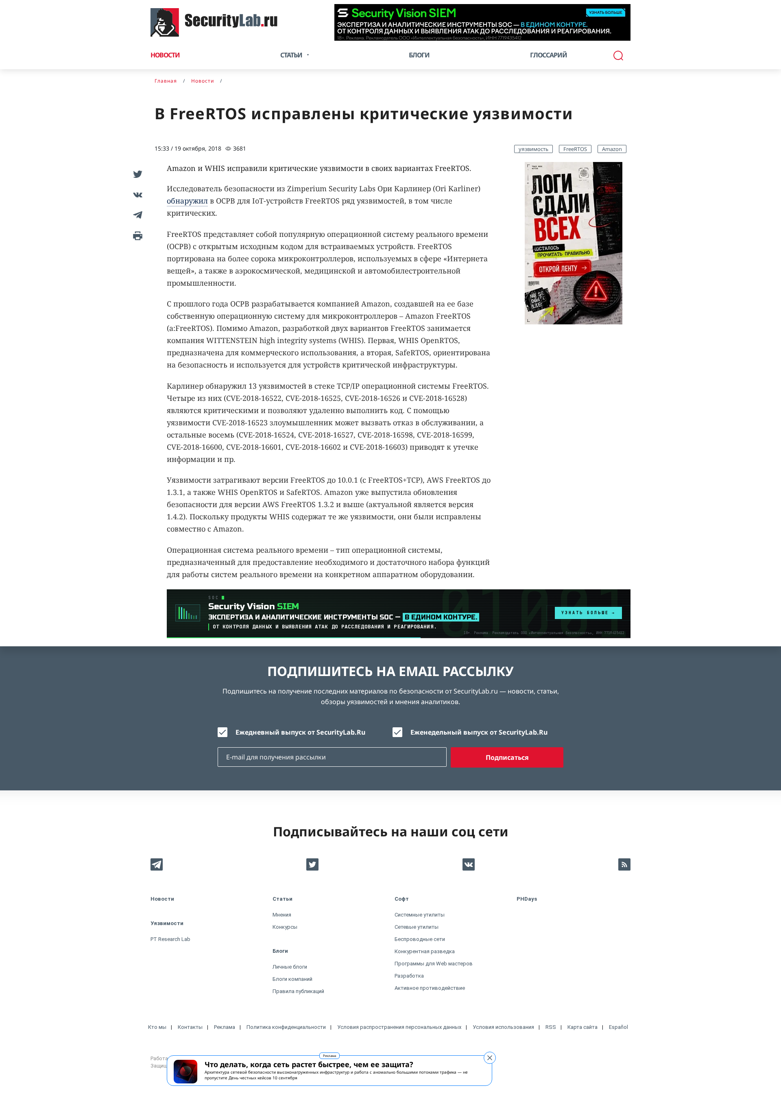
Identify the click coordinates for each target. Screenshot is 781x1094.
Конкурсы (285, 927)
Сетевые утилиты (416, 927)
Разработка (409, 976)
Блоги (419, 54)
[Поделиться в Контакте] (136, 194)
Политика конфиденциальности (286, 1027)
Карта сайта (582, 1027)
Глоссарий (548, 54)
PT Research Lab (170, 939)
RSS (550, 1027)
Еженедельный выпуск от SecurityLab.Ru (479, 732)
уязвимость (533, 149)
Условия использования (503, 1027)
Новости (165, 54)
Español (618, 1027)
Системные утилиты (420, 915)
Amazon (612, 149)
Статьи (282, 899)
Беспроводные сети (420, 939)
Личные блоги (290, 967)
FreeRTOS (575, 149)
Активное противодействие (430, 988)
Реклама (329, 1055)
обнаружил (187, 201)
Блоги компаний (292, 979)
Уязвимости (167, 923)
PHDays (527, 899)
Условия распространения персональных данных (399, 1027)
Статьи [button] (291, 54)
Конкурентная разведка (425, 951)
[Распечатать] (136, 235)
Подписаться (507, 757)
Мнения (282, 915)
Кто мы (157, 1027)
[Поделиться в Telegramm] (136, 215)
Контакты (190, 1027)
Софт (402, 899)
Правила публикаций (298, 991)
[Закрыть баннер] (490, 1058)
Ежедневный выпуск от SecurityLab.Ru (300, 732)
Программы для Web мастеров (434, 964)
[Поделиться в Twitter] (136, 174)
